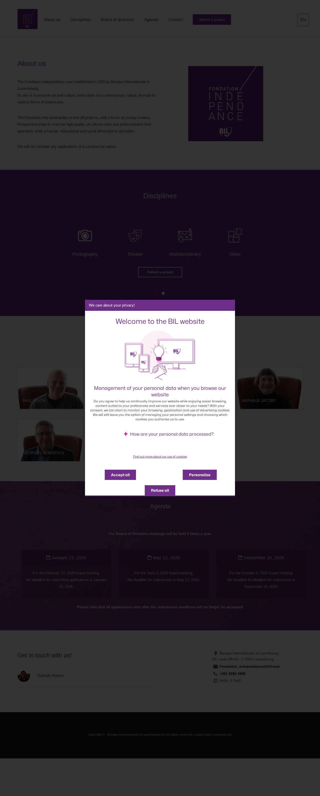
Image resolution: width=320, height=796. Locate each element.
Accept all (120, 475)
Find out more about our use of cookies (160, 457)
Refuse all (160, 490)
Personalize (199, 475)
